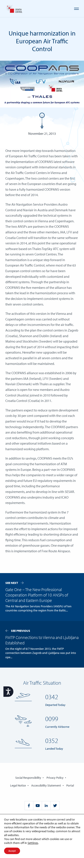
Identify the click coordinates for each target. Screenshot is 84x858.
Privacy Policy (55, 778)
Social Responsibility (28, 778)
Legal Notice (18, 785)
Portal (70, 785)
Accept (12, 850)
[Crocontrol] (14, 9)
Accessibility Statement (46, 785)
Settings (33, 843)
